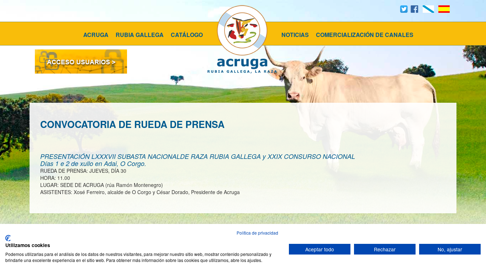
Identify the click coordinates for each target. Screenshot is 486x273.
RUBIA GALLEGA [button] (140, 35)
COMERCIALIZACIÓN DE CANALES (364, 35)
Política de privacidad (257, 233)
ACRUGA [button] (96, 35)
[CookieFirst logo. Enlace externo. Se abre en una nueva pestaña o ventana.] (8, 238)
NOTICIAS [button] (295, 35)
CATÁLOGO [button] (187, 35)
